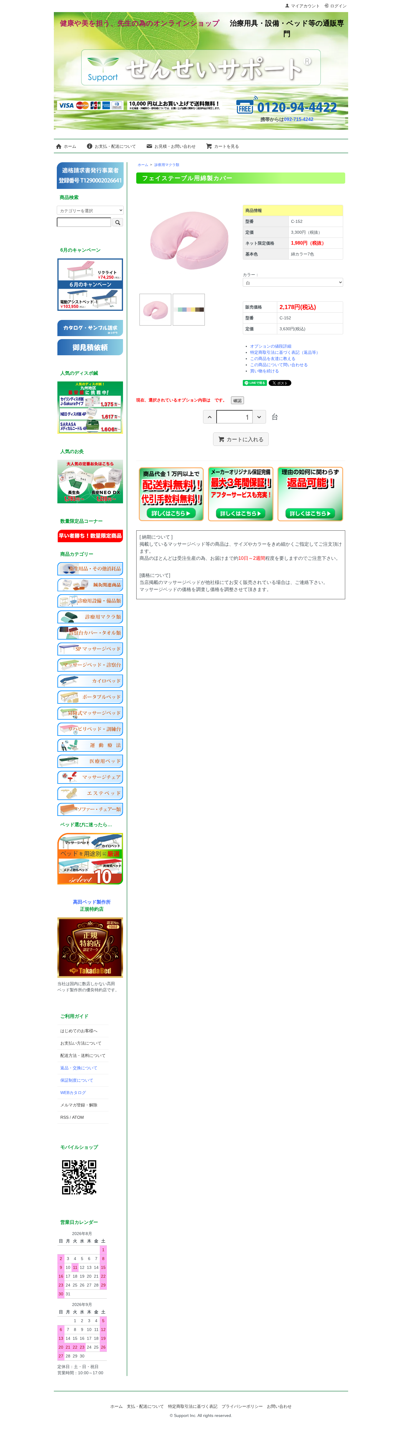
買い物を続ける (264, 371)
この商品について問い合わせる (279, 364)
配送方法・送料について (83, 1055)
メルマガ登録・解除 (78, 1105)
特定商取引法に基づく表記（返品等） (285, 352)
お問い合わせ (279, 1406)
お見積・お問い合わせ (175, 146)
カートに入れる (245, 439)
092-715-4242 (298, 119)
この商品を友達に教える (272, 358)
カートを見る (226, 146)
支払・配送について (145, 1406)
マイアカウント (305, 6)
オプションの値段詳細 (270, 346)
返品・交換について (78, 1067)
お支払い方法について (81, 1043)
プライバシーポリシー (242, 1406)
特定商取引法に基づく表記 (192, 1406)
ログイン (338, 6)
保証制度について (76, 1080)
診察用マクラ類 (167, 165)
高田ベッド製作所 (92, 901)
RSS (64, 1117)
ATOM (78, 1117)
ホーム (70, 146)
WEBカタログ (73, 1092)
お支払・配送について (115, 146)
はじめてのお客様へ (78, 1030)
